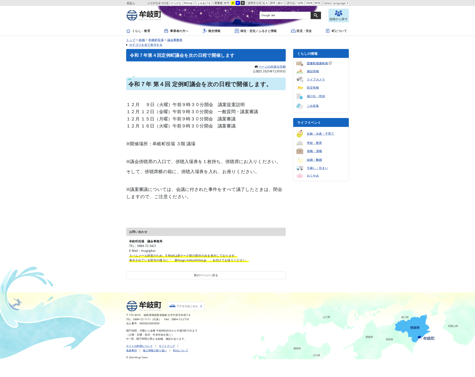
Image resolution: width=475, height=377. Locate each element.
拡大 (265, 3)
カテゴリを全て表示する (146, 45)
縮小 (280, 3)
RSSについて (180, 350)
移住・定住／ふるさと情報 (258, 31)
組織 (142, 40)
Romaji (188, 3)
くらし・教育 (141, 31)
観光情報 (214, 31)
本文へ (131, 3)
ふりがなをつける (158, 3)
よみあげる (204, 3)
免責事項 (131, 350)
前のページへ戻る (206, 275)
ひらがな (176, 3)
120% (299, 3)
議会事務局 (174, 40)
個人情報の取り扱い (155, 350)
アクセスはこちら (187, 306)
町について (339, 31)
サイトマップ (167, 346)
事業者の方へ (179, 31)
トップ (130, 40)
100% (309, 3)
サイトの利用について (139, 346)
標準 (226, 3)
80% (317, 3)
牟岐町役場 (156, 40)
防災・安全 (304, 31)
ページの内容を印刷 (272, 67)
